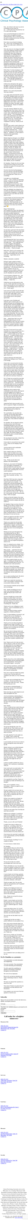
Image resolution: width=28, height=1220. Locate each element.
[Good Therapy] (8, 1182)
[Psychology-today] (6, 1186)
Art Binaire (19, 1217)
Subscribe (3, 1013)
